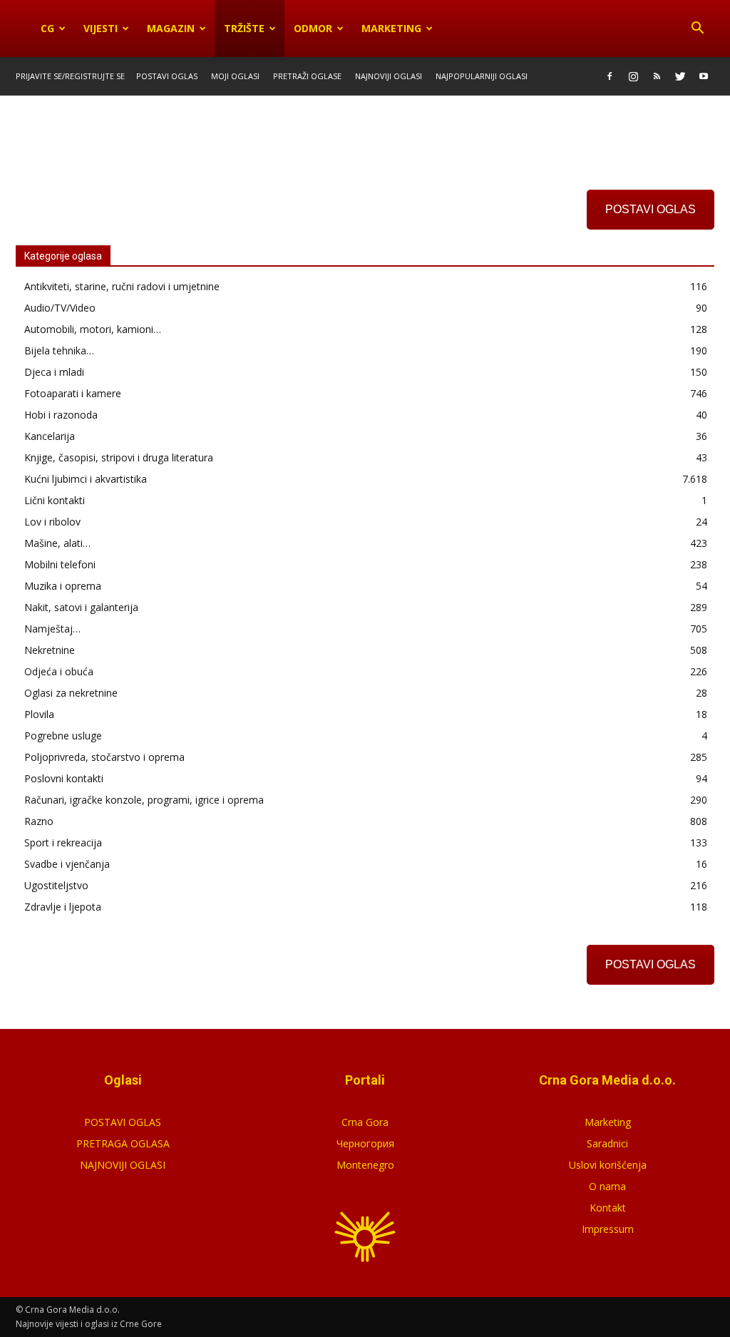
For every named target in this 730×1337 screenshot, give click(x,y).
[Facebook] (609, 76)
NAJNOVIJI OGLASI (122, 1165)
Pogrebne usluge (63, 735)
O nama (607, 1186)
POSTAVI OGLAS (650, 209)
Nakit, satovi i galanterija (81, 607)
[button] (697, 28)
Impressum (608, 1229)
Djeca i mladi (54, 372)
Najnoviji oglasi (388, 76)
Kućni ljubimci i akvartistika (85, 479)
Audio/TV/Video (60, 307)
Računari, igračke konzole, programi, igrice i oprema (144, 799)
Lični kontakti (54, 500)
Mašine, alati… (57, 543)
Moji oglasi (235, 76)
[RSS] (656, 76)
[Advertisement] (365, 134)
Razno (38, 821)
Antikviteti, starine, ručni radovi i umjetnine (122, 286)
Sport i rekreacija (63, 842)
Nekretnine (49, 650)
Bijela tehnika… (59, 350)
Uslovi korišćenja (608, 1165)
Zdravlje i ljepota (62, 906)
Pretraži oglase (307, 76)
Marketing (391, 28)
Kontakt (608, 1207)
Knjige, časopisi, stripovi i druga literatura (118, 457)
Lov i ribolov (52, 521)
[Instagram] (633, 76)
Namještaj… (52, 628)
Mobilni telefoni (60, 564)
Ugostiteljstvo (56, 885)
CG (47, 28)
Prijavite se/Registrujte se (70, 76)
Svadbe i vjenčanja (67, 864)
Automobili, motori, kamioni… (92, 329)
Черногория (365, 1143)
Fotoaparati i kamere (72, 393)
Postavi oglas (166, 76)
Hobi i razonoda (61, 414)
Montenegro (365, 1165)
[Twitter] (680, 76)
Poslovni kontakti (63, 778)
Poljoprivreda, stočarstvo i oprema (104, 757)
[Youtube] (703, 76)
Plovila (39, 714)
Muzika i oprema (62, 586)
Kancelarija (49, 436)
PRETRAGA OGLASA (123, 1143)
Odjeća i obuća (58, 671)
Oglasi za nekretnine (71, 693)
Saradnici (607, 1143)
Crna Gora (365, 1122)
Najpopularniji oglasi (482, 76)
